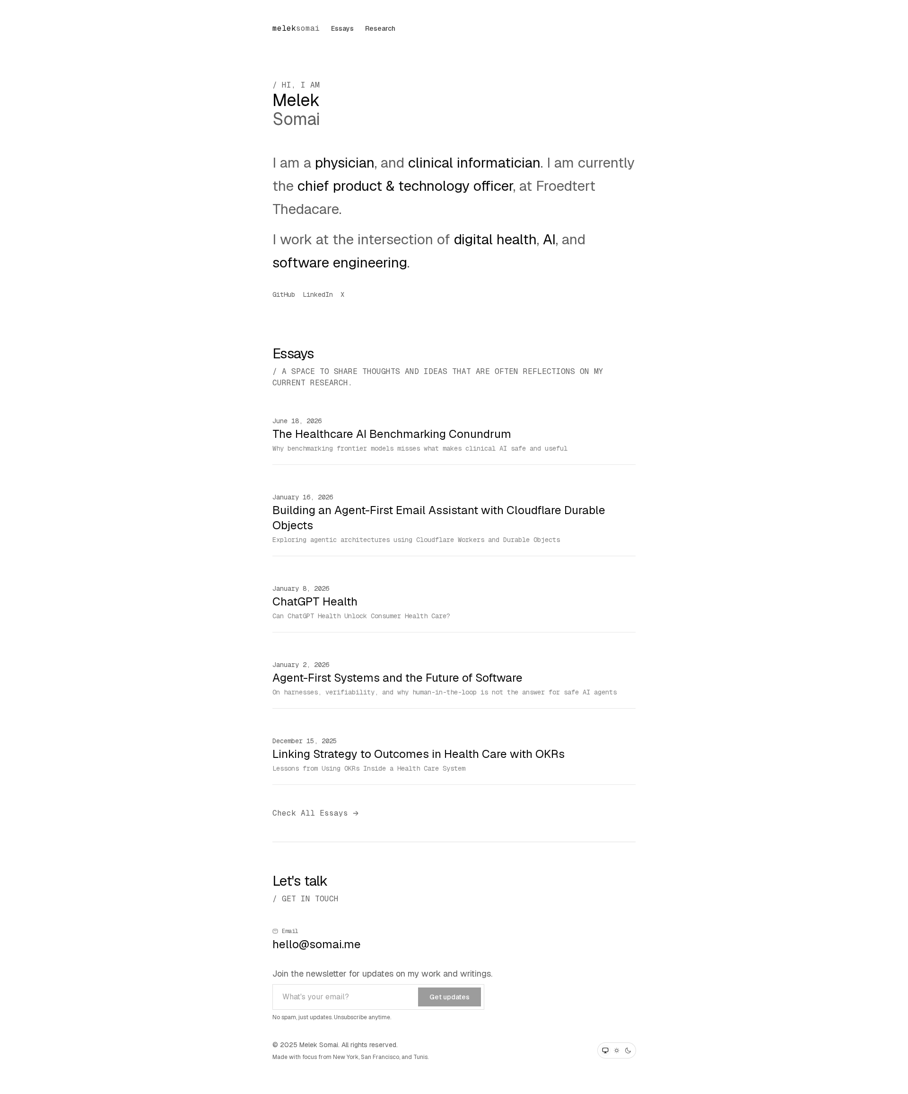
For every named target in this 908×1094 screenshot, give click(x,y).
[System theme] (605, 1050)
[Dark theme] (628, 1050)
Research (380, 28)
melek (296, 28)
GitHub (283, 294)
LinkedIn (318, 294)
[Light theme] (616, 1050)
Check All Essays (310, 813)
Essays (342, 28)
